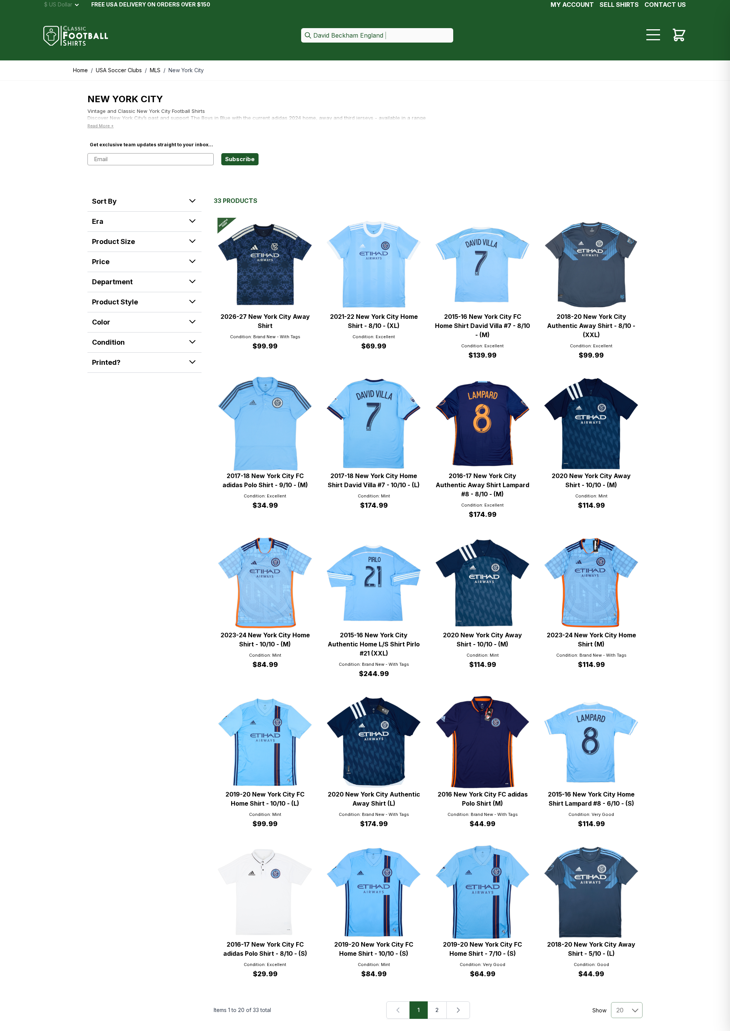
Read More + (100, 125)
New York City (186, 70)
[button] (377, 36)
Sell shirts (619, 4)
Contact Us (665, 4)
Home (80, 70)
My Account (572, 4)
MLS (155, 70)
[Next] (458, 1010)
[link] (398, 1010)
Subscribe (240, 159)
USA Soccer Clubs (119, 70)
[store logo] (75, 36)
